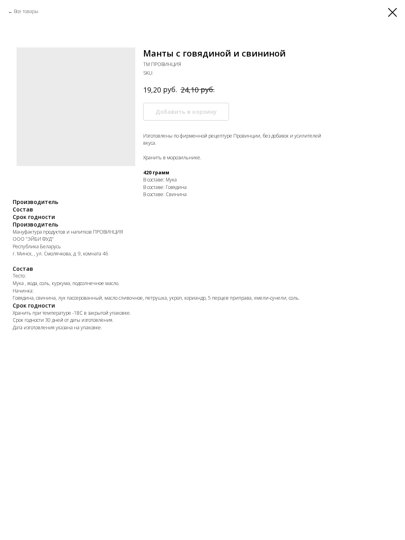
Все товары (26, 11)
